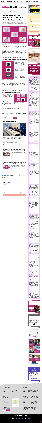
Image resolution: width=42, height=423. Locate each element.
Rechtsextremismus (26, 403)
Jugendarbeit (25, 397)
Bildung (36, 390)
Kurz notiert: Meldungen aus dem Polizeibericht (32, 116)
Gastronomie (30, 395)
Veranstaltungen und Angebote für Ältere (33, 224)
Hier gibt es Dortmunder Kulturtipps (33, 110)
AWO (24, 390)
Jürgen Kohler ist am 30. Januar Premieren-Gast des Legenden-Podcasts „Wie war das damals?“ (34, 149)
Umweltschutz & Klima (26, 407)
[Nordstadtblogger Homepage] (1, 1)
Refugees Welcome (34, 403)
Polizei (3, 23)
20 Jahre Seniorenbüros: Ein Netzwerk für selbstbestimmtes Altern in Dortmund (34, 285)
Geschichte (36, 395)
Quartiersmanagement (30, 402)
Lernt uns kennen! (15, 388)
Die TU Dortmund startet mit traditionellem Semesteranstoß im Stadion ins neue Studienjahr (34, 104)
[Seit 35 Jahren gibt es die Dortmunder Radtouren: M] (37, 349)
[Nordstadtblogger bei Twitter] (19, 418)
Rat (37, 402)
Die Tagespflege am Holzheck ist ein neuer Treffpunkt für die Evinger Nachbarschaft (33, 182)
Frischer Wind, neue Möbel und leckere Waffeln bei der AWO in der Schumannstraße (34, 206)
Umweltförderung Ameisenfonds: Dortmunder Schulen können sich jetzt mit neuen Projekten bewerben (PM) (33, 139)
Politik (35, 401)
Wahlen (24, 409)
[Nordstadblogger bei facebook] (16, 418)
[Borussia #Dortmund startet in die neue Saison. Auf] (37, 357)
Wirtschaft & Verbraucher (31, 409)
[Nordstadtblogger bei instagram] (29, 418)
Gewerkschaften (25, 396)
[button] (2, 175)
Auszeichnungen (14, 390)
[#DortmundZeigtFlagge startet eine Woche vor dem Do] (31, 342)
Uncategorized (33, 407)
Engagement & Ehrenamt (26, 392)
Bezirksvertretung (30, 390)
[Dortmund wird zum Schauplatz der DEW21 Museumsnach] (37, 342)
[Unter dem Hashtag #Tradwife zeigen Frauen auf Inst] (31, 357)
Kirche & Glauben (25, 398)
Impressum (14, 392)
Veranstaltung (25, 408)
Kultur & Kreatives (33, 398)
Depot (29, 391)
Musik (24, 401)
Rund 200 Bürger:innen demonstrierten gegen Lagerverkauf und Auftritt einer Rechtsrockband (34, 229)
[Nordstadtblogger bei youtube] (25, 418)
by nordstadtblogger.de (21, 421)
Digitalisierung (34, 391)
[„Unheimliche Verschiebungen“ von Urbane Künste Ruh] (31, 349)
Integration (36, 396)
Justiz (22, 22)
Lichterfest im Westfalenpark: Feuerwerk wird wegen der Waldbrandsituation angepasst (34, 129)
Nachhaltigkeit (29, 401)
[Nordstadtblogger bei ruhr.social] (22, 418)
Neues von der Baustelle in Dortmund (34, 189)
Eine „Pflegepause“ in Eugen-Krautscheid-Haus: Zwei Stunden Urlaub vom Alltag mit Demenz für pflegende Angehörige (34, 272)
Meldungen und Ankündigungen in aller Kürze (34, 142)
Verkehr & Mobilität (32, 408)
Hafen (31, 396)
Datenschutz (14, 394)
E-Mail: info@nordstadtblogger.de (6, 402)
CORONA (24, 391)
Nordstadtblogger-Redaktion (16, 22)
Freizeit (24, 395)
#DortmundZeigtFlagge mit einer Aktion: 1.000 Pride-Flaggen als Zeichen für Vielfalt (34, 259)
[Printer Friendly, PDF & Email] (23, 175)
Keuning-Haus (35, 397)
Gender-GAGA (38, 1)
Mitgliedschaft (14, 391)
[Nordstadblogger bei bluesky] (13, 418)
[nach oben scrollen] (40, 421)
